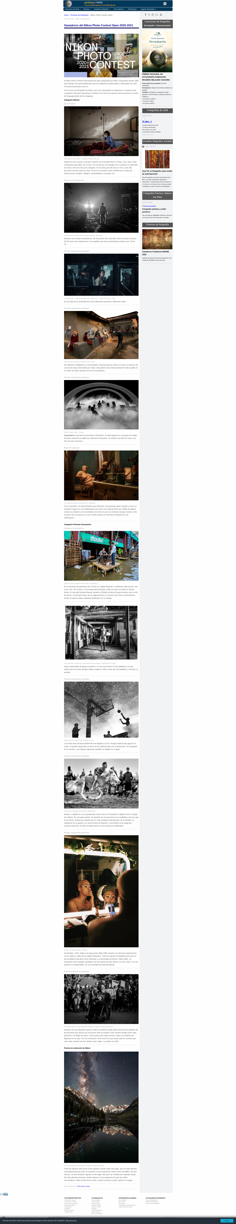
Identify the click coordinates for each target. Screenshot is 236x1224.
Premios (86, 9)
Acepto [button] (227, 1220)
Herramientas (96, 1201)
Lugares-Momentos (147, 9)
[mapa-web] (161, 15)
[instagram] (153, 15)
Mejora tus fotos (69, 1210)
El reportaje (68, 1207)
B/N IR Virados (96, 1212)
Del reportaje (122, 1200)
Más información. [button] (71, 1220)
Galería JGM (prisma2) (125, 1207)
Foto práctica (118, 9)
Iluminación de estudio (71, 1203)
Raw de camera (96, 1207)
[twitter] (149, 15)
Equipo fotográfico (70, 1205)
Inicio (66, 15)
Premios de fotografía (79, 15)
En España (149, 25)
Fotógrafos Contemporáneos (127, 1205)
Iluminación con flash (71, 1201)
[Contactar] (156, 15)
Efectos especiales (97, 1213)
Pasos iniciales (96, 1200)
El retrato (67, 1208)
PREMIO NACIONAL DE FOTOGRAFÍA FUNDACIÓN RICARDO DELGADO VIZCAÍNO (156, 77)
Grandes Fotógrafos (101, 9)
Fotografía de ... (69, 1212)
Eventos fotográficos (152, 1200)
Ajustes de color (96, 1205)
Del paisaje (122, 1203)
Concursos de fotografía (153, 1203)
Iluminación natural (70, 1200)
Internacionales (163, 25)
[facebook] (145, 15)
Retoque (94, 1208)
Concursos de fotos (72, 9)
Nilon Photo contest (83, 1186)
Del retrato (122, 1201)
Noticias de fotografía (152, 1201)
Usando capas (96, 1203)
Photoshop (132, 9)
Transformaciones (97, 1210)
